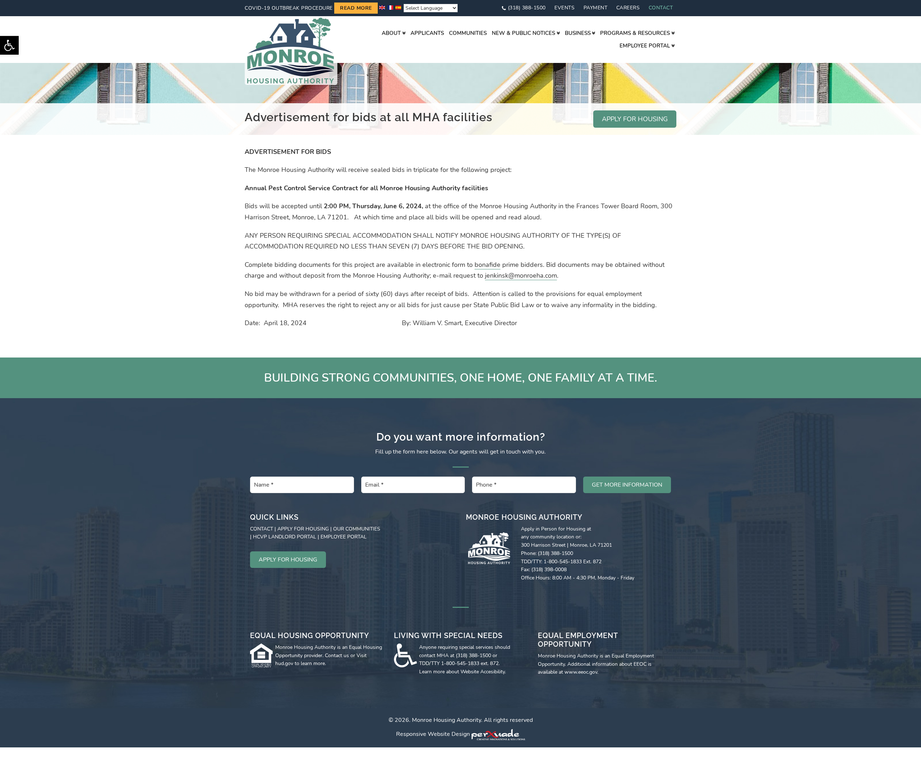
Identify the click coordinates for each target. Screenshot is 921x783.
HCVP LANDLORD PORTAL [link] (284, 536)
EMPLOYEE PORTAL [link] (344, 536)
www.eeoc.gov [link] (580, 672)
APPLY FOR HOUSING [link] (635, 119)
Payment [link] (596, 7)
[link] (9, 45)
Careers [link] (628, 7)
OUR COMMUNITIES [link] (356, 528)
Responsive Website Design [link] (433, 734)
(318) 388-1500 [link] (527, 7)
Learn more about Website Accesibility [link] (462, 671)
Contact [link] (661, 7)
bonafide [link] (487, 264)
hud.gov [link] (284, 663)
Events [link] (564, 7)
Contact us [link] (337, 655)
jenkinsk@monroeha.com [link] (521, 275)
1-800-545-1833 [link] (460, 663)
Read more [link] (356, 8)
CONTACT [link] (261, 528)
